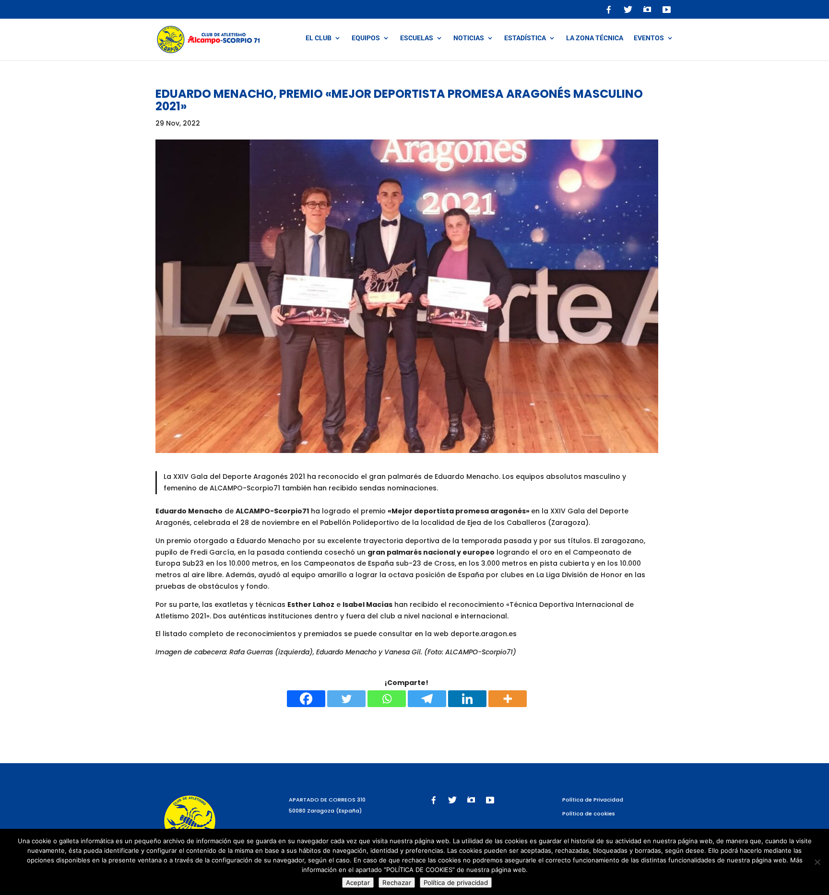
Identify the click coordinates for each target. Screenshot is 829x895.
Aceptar (358, 882)
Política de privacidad (456, 882)
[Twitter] (346, 698)
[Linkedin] (467, 698)
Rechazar (396, 882)
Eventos (649, 38)
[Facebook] (306, 698)
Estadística (525, 38)
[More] (507, 698)
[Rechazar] (817, 862)
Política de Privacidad (592, 799)
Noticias (468, 38)
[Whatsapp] (386, 698)
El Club (319, 38)
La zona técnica (594, 38)
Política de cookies (588, 813)
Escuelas (416, 38)
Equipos (366, 38)
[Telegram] (427, 698)
